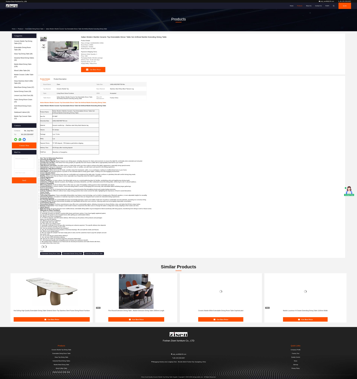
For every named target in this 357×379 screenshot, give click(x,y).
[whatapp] (20, 139)
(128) (22, 65)
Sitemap (295, 364)
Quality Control (295, 357)
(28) (23, 54)
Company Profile (295, 349)
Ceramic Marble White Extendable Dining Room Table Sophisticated (217, 310)
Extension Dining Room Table (94, 253)
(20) (23, 82)
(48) (22, 49)
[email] (24, 139)
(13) (22, 117)
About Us (308, 6)
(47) (23, 76)
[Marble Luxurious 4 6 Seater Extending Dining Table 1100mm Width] (302, 291)
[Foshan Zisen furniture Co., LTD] (12, 6)
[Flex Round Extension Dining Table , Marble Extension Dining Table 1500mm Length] (133, 291)
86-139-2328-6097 (345, 1)
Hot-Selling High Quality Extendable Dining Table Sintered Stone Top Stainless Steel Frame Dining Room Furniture (48, 310)
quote (345, 6)
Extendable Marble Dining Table (72, 253)
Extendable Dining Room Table (34, 29)
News (295, 361)
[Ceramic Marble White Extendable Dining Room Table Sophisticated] (217, 291)
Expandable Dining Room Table (50, 253)
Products (299, 6)
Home (291, 6)
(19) (22, 91)
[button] (14, 296)
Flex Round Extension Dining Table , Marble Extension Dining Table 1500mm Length (133, 310)
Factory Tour (295, 353)
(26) (23, 95)
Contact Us (318, 6)
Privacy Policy (296, 368)
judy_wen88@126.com (327, 1)
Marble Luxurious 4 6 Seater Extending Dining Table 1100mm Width (302, 310)
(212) (23, 42)
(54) (22, 70)
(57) (24, 87)
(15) (23, 101)
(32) (24, 59)
